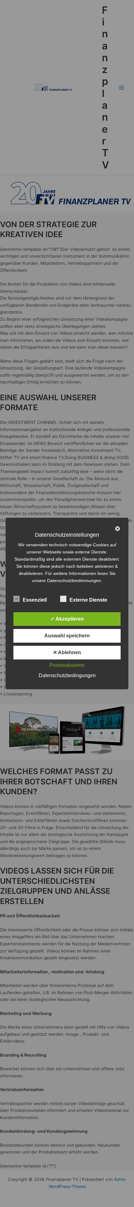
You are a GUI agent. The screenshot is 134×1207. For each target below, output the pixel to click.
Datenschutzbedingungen (67, 675)
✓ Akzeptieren (67, 619)
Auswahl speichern (67, 635)
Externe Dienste (88, 600)
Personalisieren (67, 665)
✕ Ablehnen (67, 652)
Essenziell (35, 600)
